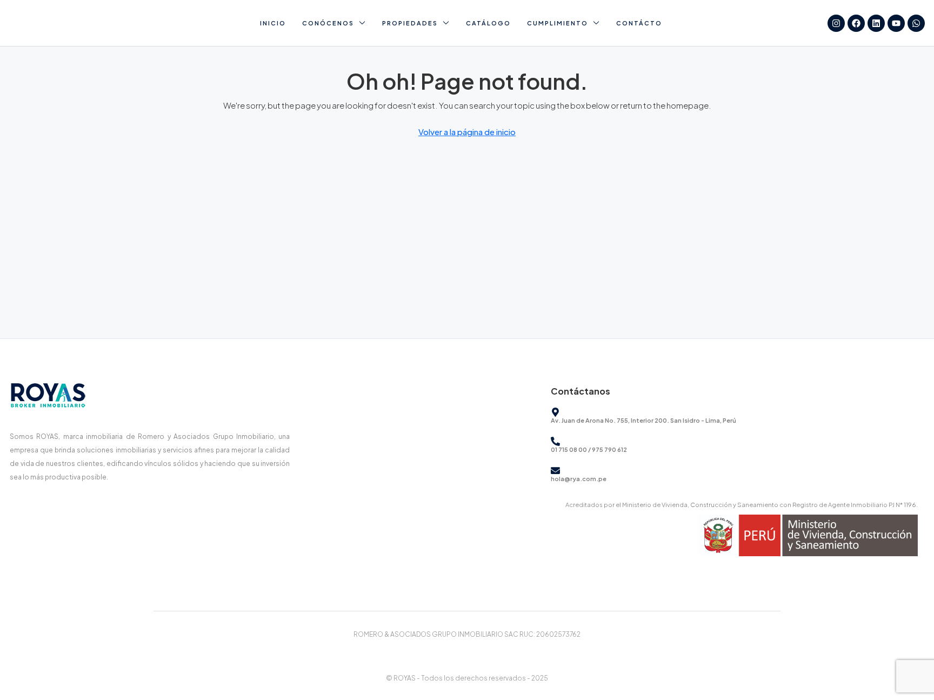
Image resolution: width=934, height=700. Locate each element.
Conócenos (328, 22)
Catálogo (488, 22)
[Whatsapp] (916, 23)
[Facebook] (856, 23)
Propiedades (410, 22)
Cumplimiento (557, 22)
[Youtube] (896, 23)
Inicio (273, 22)
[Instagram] (836, 23)
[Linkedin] (876, 23)
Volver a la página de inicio (467, 131)
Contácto (639, 22)
